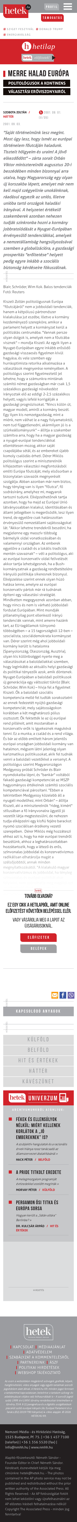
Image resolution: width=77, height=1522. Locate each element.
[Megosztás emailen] (54, 995)
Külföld (48, 1190)
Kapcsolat (23, 1347)
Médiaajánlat (51, 1347)
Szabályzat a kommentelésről (39, 1357)
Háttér (8, 116)
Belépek (39, 949)
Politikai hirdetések (39, 1367)
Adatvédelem (39, 1352)
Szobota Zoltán (15, 112)
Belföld (44, 1159)
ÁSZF (54, 1362)
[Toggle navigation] (68, 7)
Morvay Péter (26, 1190)
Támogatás (53, 18)
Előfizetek (39, 938)
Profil (52, 7)
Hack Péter (24, 1159)
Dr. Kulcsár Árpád (30, 1226)
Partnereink (32, 1362)
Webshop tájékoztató (39, 1372)
